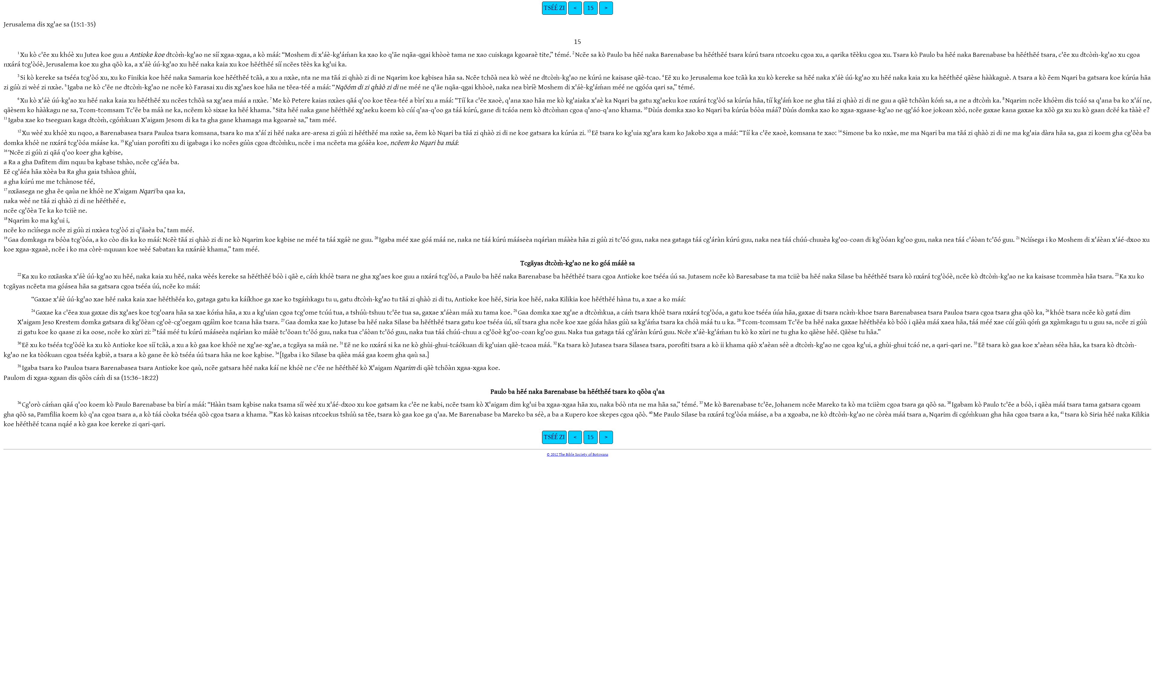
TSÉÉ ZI (554, 8)
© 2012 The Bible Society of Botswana (577, 454)
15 (590, 8)
